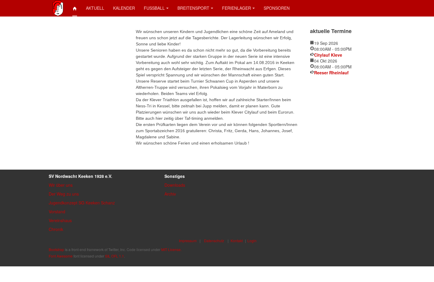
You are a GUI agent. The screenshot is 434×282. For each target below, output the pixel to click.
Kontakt (237, 240)
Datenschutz (214, 240)
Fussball (154, 8)
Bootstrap (56, 249)
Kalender (124, 8)
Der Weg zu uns (64, 194)
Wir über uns (61, 185)
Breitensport (193, 8)
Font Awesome (61, 255)
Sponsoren (277, 8)
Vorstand (57, 211)
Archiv (170, 194)
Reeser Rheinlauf (331, 73)
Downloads (174, 185)
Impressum (188, 240)
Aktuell (95, 8)
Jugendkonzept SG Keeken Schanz (82, 203)
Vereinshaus (60, 220)
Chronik (56, 229)
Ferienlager (236, 8)
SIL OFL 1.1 (114, 255)
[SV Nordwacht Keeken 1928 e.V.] (57, 8)
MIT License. (171, 249)
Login (252, 240)
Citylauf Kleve (328, 55)
